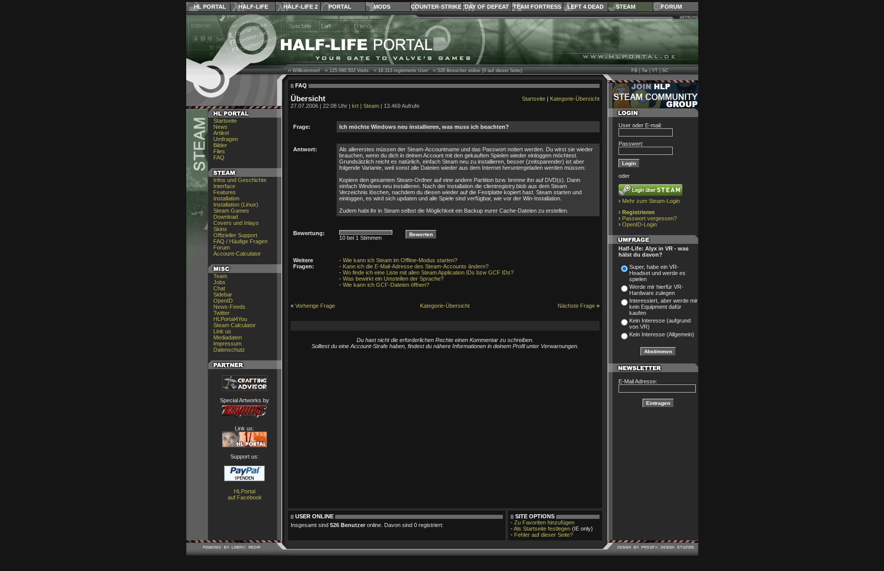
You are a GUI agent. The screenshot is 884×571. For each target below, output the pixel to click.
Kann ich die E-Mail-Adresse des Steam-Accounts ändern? (416, 266)
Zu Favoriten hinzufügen (544, 522)
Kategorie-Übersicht (575, 99)
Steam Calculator (234, 325)
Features (224, 192)
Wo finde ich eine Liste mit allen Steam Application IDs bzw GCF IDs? (428, 272)
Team (220, 276)
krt (355, 106)
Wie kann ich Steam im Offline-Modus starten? (400, 260)
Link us (222, 331)
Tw (645, 70)
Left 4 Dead (585, 7)
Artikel (221, 133)
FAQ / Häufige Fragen (240, 241)
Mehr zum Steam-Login (651, 201)
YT (655, 70)
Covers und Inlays (236, 223)
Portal (339, 7)
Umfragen (225, 139)
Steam (625, 7)
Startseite (225, 121)
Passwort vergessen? (649, 218)
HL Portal (210, 7)
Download (225, 217)
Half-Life (253, 7)
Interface (224, 186)
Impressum (227, 343)
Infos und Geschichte (240, 180)
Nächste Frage (576, 306)
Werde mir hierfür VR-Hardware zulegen (656, 290)
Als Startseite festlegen (542, 529)
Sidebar (222, 294)
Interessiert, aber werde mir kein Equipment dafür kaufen (663, 307)
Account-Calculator (237, 253)
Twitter (221, 313)
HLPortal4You (230, 319)
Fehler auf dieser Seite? (543, 535)
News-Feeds (229, 307)
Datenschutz (229, 350)
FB (634, 70)
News (220, 127)
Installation (226, 198)
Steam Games (231, 211)
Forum (671, 7)
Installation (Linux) (235, 204)
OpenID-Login (639, 224)
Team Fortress (537, 7)
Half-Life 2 (300, 7)
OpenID (223, 301)
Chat (219, 288)
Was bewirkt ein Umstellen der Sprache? (393, 279)
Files (219, 151)
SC (665, 70)
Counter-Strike (436, 7)
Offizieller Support (235, 235)
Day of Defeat (487, 7)
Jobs (219, 282)
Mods (381, 7)
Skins (220, 229)
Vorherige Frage (315, 306)
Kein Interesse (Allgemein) (661, 334)
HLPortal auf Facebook (245, 494)
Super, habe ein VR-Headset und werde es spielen (657, 273)
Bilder (220, 145)
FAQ (219, 157)
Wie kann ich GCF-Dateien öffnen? (386, 285)
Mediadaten (227, 337)
